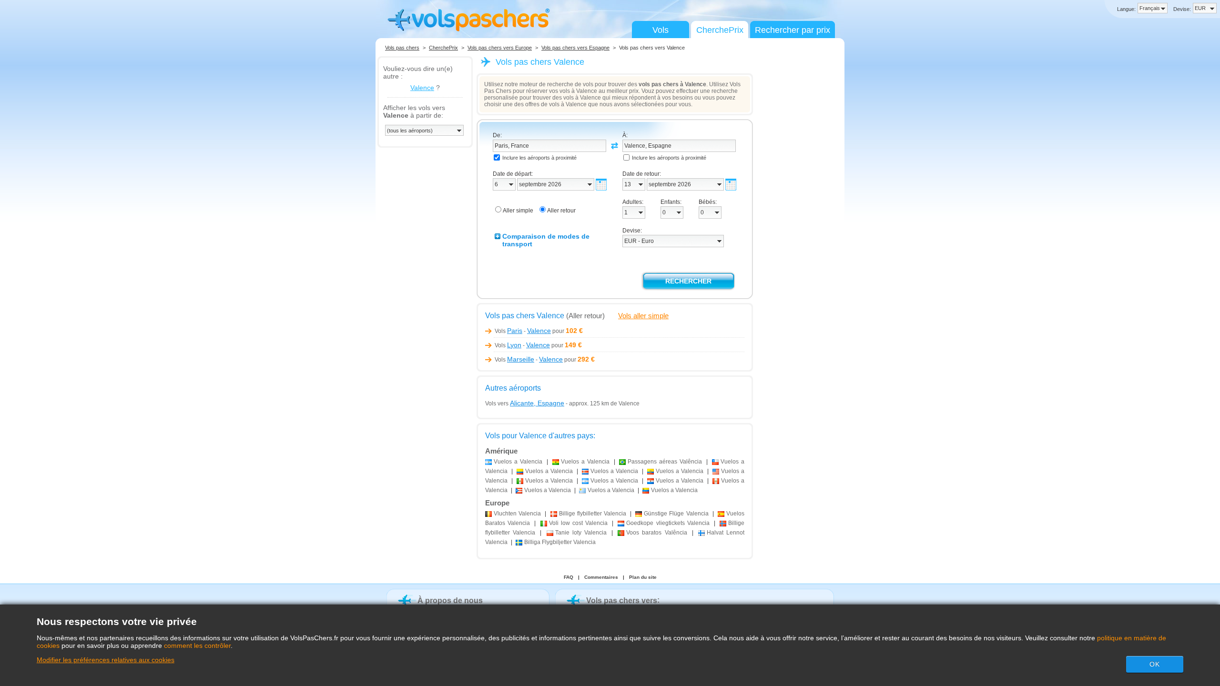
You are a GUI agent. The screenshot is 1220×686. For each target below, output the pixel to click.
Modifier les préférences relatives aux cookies (105, 660)
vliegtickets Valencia (667, 523)
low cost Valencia (578, 523)
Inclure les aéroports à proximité (539, 158)
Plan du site (643, 577)
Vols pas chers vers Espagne (575, 47)
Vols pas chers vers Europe (500, 47)
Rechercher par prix (792, 30)
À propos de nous (450, 600)
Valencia (517, 513)
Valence (422, 87)
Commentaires (601, 577)
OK (1154, 664)
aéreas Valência (665, 461)
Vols (660, 30)
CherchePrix (719, 30)
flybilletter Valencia (592, 513)
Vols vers (524, 403)
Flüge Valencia (676, 513)
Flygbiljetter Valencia (560, 542)
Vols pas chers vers (621, 600)
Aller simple (518, 210)
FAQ (568, 577)
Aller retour (561, 210)
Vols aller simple (643, 316)
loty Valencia (581, 532)
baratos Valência (656, 532)
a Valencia (518, 461)
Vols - (523, 331)
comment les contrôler (197, 645)
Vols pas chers (402, 47)
